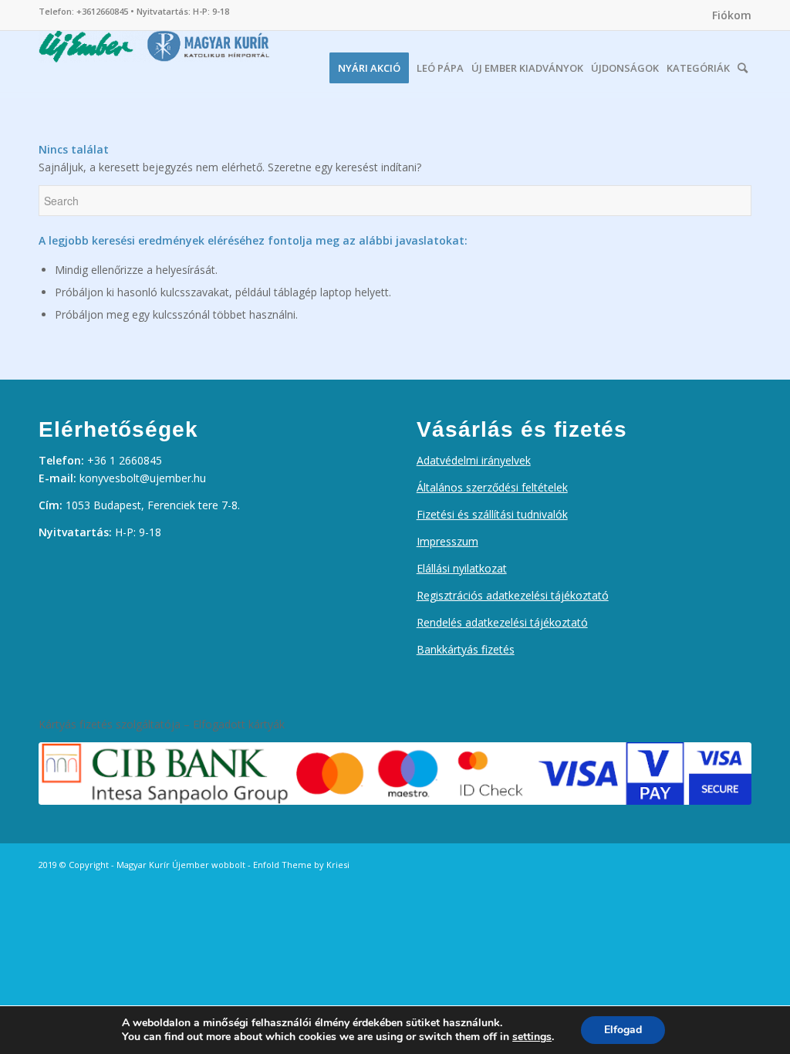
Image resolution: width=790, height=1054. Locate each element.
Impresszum (447, 541)
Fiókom (731, 15)
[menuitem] (727, 15)
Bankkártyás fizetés (466, 649)
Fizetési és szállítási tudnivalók (492, 514)
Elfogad (623, 1029)
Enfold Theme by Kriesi (301, 864)
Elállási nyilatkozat (462, 568)
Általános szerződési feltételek (492, 487)
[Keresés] (742, 64)
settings (532, 1037)
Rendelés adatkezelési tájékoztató (502, 622)
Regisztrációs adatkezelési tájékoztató (513, 595)
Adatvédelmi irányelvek (474, 460)
